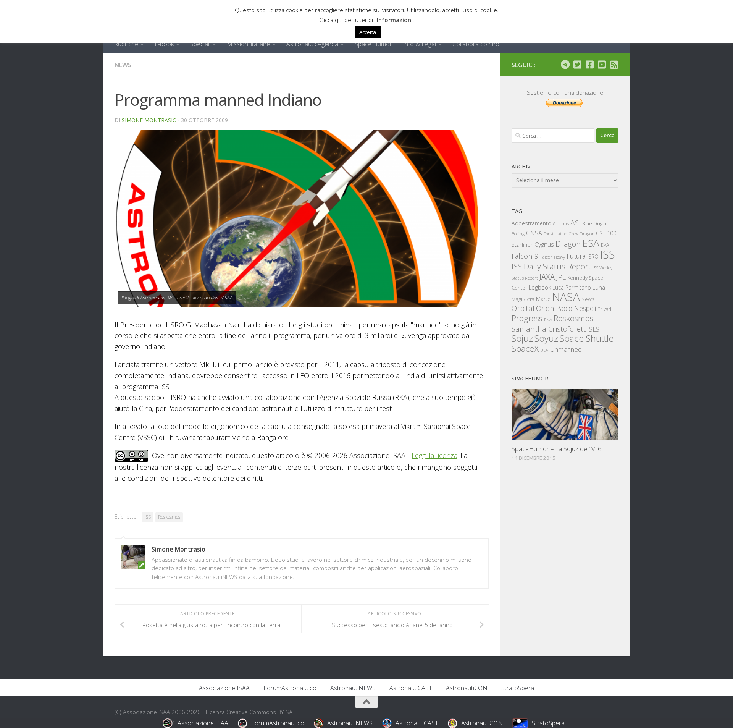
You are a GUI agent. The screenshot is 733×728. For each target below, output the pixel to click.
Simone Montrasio (149, 120)
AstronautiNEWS (353, 688)
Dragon (568, 244)
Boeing (518, 233)
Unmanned (566, 349)
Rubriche (126, 44)
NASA (566, 296)
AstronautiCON (467, 688)
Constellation (555, 233)
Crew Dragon (581, 233)
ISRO (593, 256)
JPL (561, 277)
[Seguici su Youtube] (601, 64)
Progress (527, 318)
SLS (594, 329)
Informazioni (395, 20)
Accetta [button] (367, 32)
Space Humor (373, 44)
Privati (604, 309)
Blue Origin (594, 223)
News (123, 65)
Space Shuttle (587, 338)
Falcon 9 (525, 255)
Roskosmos (169, 517)
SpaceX (525, 348)
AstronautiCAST (410, 688)
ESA (590, 243)
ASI (575, 223)
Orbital (523, 308)
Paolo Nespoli (576, 308)
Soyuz (546, 338)
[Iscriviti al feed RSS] (613, 64)
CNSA (534, 233)
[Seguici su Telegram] (565, 64)
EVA (605, 245)
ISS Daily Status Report (551, 266)
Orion (545, 308)
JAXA (547, 277)
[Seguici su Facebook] (589, 64)
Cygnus (544, 244)
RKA (548, 319)
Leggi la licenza (434, 455)
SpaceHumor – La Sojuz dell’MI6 (557, 448)
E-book (164, 44)
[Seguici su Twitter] (577, 64)
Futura (576, 255)
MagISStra (523, 299)
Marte (543, 299)
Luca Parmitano (571, 287)
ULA (544, 350)
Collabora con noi (476, 44)
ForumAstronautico (289, 688)
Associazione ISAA (224, 688)
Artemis (561, 223)
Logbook (540, 287)
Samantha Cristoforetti (550, 328)
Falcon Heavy (552, 257)
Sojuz (522, 338)
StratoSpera (517, 688)
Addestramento (531, 223)
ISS (147, 517)
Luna (599, 287)
